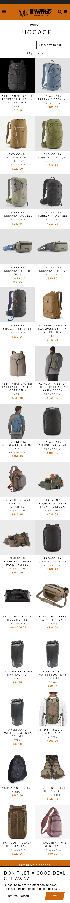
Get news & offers (35, 865)
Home (34, 24)
